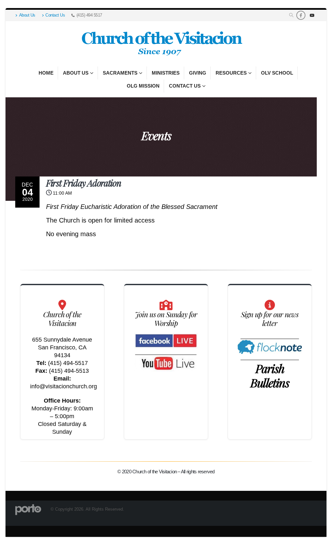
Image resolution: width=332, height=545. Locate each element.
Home (46, 73)
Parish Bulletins (269, 375)
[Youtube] (311, 15)
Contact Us (55, 15)
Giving (197, 73)
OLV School (277, 73)
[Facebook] (300, 15)
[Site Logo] (161, 44)
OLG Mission (143, 86)
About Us (27, 15)
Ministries (166, 73)
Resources (231, 73)
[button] (291, 15)
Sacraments (120, 73)
